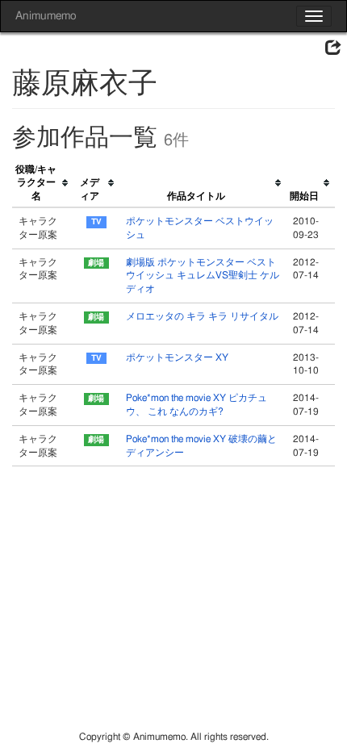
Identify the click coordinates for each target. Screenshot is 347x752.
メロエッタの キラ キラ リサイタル (202, 316)
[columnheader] (42, 183)
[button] (333, 48)
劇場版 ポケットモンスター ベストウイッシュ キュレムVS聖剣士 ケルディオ (202, 276)
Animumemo (45, 16)
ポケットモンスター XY (177, 357)
